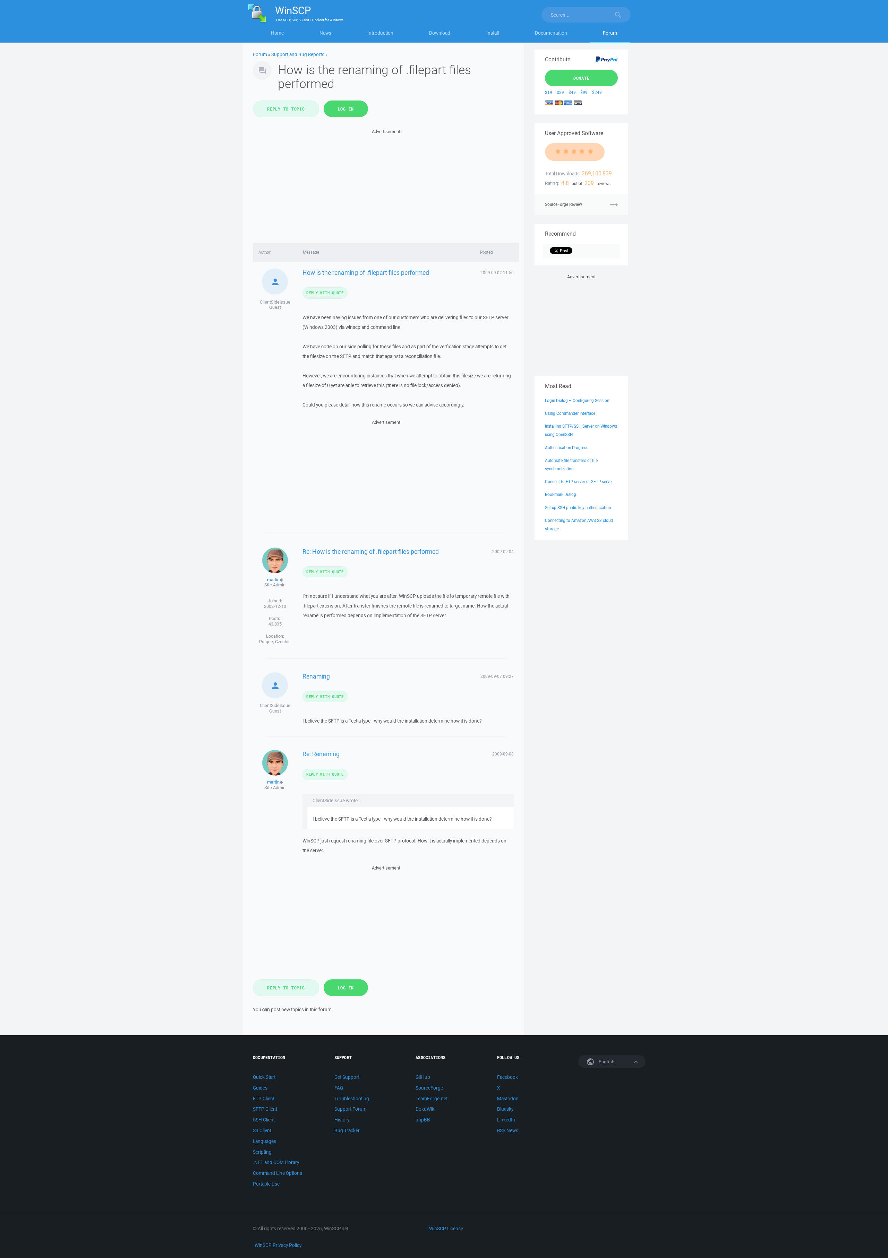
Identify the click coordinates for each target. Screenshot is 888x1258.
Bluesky (505, 1109)
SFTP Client (265, 1109)
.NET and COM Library (276, 1162)
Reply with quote (325, 292)
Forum (610, 33)
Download (439, 33)
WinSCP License (446, 1228)
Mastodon (508, 1098)
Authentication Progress (566, 447)
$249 (597, 92)
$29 (560, 92)
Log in (346, 109)
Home (277, 33)
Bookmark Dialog (560, 494)
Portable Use (266, 1184)
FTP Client (263, 1098)
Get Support (346, 1077)
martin (273, 580)
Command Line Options (277, 1173)
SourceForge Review (563, 204)
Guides (260, 1088)
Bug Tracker (347, 1130)
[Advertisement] (386, 184)
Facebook (507, 1077)
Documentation (551, 33)
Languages (264, 1141)
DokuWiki (425, 1109)
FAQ (338, 1088)
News (325, 33)
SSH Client (264, 1120)
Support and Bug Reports (297, 54)
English (606, 1062)
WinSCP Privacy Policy (278, 1245)
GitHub (423, 1077)
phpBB (423, 1120)
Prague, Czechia (275, 642)
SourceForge (429, 1088)
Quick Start (264, 1077)
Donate (581, 78)
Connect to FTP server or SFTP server (579, 481)
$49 (572, 92)
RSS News (507, 1130)
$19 (548, 92)
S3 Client (262, 1130)
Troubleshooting (351, 1098)
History (341, 1120)
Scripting (262, 1152)
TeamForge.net (431, 1098)
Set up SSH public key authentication (578, 507)
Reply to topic (286, 109)
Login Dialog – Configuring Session (577, 400)
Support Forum (350, 1109)
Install (492, 33)
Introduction (380, 33)
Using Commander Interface (570, 413)
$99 (584, 92)
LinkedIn (506, 1120)
